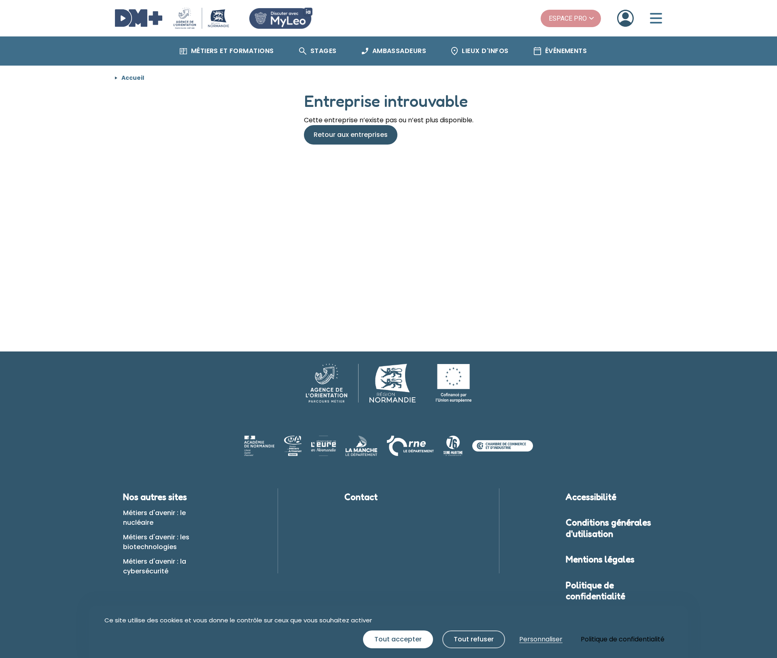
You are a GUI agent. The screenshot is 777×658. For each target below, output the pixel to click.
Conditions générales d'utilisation (608, 528)
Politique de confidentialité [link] (622, 639)
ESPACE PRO (568, 18)
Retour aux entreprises (351, 134)
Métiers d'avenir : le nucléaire (154, 517)
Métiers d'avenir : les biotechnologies (156, 542)
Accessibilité (591, 497)
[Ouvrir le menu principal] (656, 18)
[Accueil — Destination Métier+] (172, 18)
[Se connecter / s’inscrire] (625, 18)
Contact (361, 497)
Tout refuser (474, 639)
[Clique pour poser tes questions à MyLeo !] (280, 18)
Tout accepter (398, 639)
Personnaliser (541, 639)
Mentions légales (600, 559)
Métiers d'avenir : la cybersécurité (154, 566)
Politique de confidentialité (595, 591)
